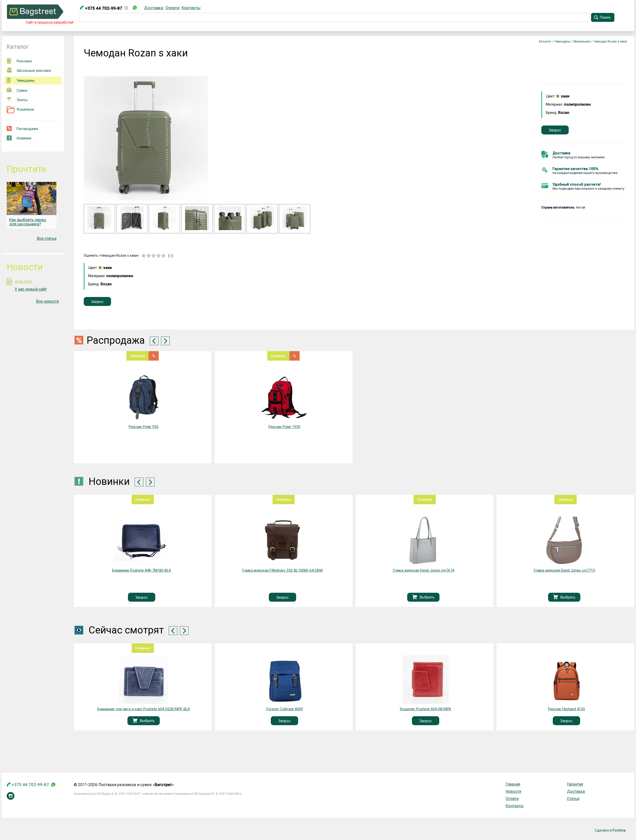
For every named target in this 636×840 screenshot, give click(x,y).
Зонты (22, 100)
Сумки (22, 90)
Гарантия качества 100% (575, 169)
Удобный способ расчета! (577, 184)
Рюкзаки (24, 61)
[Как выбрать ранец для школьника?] (31, 198)
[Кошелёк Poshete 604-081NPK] (285, 679)
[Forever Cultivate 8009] (143, 679)
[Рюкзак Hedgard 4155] (425, 679)
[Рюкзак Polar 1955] (284, 397)
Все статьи (46, 238)
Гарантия (575, 784)
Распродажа (27, 128)
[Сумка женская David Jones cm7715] (423, 541)
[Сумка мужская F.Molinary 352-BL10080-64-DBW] (141, 541)
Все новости (47, 301)
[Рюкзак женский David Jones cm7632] (564, 541)
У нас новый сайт (31, 289)
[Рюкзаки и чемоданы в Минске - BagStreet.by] (35, 17)
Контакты (191, 7)
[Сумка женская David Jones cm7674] (282, 541)
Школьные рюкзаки (34, 70)
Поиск (605, 17)
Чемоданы (26, 80)
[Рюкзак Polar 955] (143, 397)
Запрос (555, 130)
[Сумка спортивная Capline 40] (566, 679)
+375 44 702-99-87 (103, 8)
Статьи (573, 798)
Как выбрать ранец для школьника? (27, 221)
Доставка (153, 7)
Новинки (24, 138)
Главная (513, 784)
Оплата (172, 7)
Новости (513, 791)
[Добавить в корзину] (274, 597)
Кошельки (25, 109)
